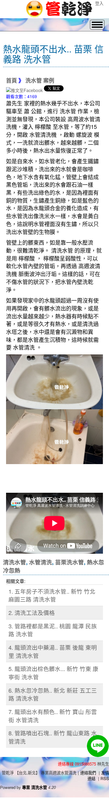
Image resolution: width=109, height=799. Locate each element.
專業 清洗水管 (34, 787)
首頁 (11, 81)
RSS (105, 778)
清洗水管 (14, 562)
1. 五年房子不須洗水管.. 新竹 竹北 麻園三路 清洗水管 (51, 595)
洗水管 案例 (39, 81)
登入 (99, 3)
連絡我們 (88, 773)
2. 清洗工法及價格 (31, 612)
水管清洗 (40, 562)
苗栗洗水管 (69, 562)
